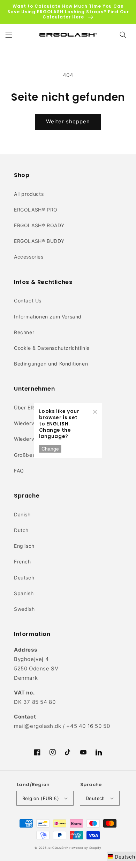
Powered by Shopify (85, 848)
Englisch (24, 546)
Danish (22, 514)
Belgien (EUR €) (40, 798)
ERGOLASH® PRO (36, 210)
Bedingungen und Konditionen (51, 364)
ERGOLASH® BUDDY (39, 241)
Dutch (21, 530)
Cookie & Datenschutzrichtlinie (52, 348)
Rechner (24, 332)
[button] (8, 35)
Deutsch (24, 578)
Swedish (24, 609)
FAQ (19, 471)
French (22, 561)
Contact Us (27, 300)
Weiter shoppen (68, 121)
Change (50, 449)
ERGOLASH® (58, 848)
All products (29, 194)
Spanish (23, 593)
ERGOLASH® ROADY (39, 225)
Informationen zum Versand (48, 317)
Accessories (29, 257)
